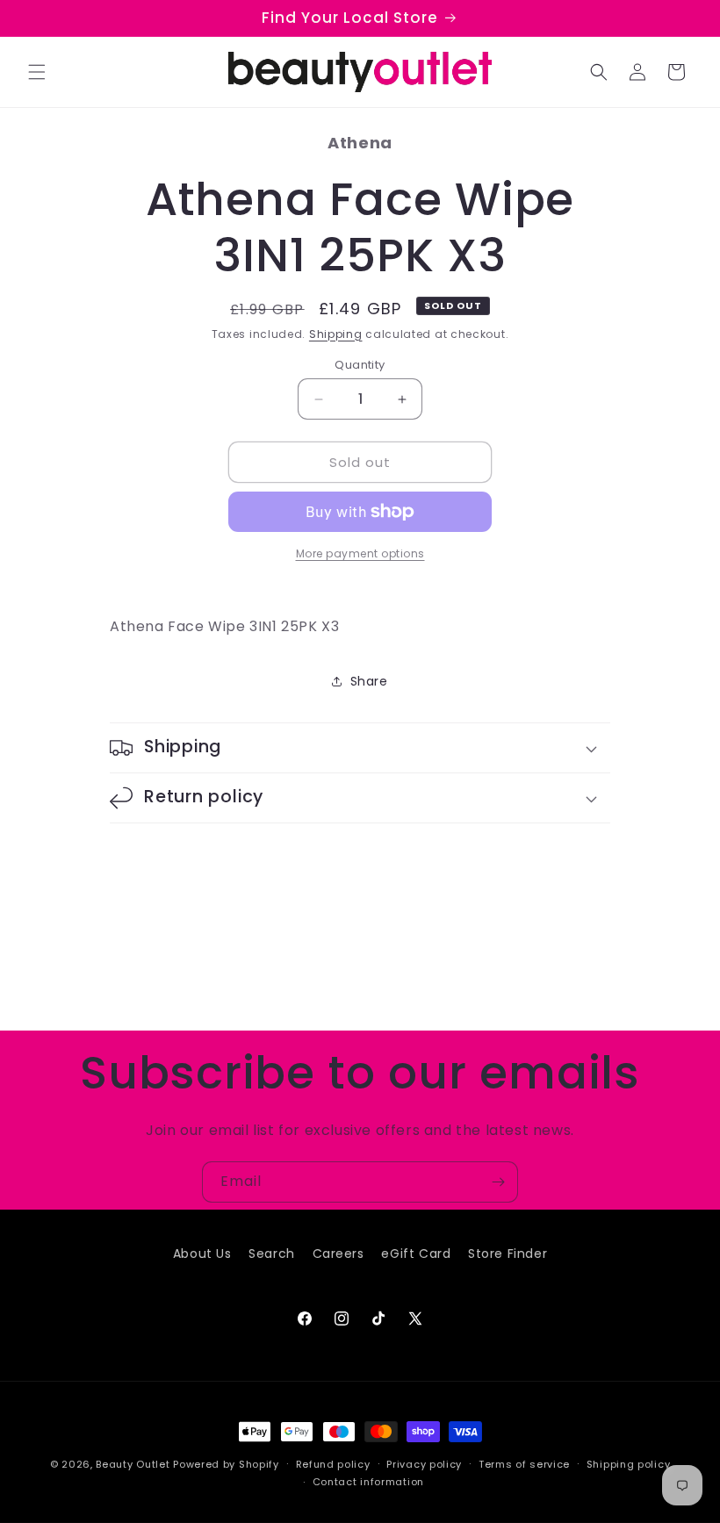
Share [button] (369, 681)
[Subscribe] (498, 1182)
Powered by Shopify (226, 1464)
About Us (202, 1253)
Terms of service (524, 1464)
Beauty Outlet (132, 1464)
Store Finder (507, 1253)
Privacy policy (424, 1464)
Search (271, 1253)
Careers (338, 1253)
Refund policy (333, 1464)
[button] (37, 72)
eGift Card (415, 1253)
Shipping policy (629, 1464)
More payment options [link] (360, 553)
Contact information (368, 1482)
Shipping (336, 334)
